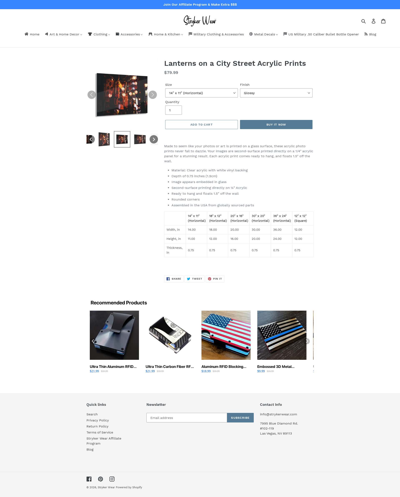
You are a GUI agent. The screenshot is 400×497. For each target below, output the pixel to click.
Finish (245, 85)
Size (168, 85)
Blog (90, 449)
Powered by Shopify (129, 487)
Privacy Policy (97, 420)
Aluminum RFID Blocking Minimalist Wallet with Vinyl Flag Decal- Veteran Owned (224, 366)
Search (92, 414)
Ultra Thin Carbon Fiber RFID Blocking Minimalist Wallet (170, 366)
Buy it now (276, 124)
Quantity (172, 102)
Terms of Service (99, 432)
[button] (90, 139)
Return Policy (97, 426)
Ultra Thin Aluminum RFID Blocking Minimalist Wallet (112, 366)
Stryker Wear (106, 487)
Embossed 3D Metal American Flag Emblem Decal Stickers (277, 366)
